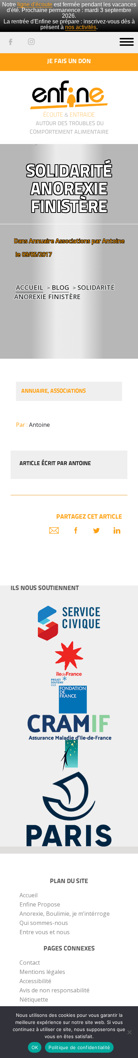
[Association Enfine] (69, 89)
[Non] (129, 1032)
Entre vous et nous (44, 932)
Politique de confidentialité (79, 1047)
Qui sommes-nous (43, 923)
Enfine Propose (39, 904)
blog (60, 287)
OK (34, 1047)
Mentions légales (42, 972)
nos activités (80, 27)
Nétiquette (33, 999)
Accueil (29, 287)
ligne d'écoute (34, 4)
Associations (73, 241)
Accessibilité (35, 981)
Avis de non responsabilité (54, 990)
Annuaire (41, 241)
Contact (29, 962)
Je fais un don (69, 62)
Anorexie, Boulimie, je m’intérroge (64, 914)
